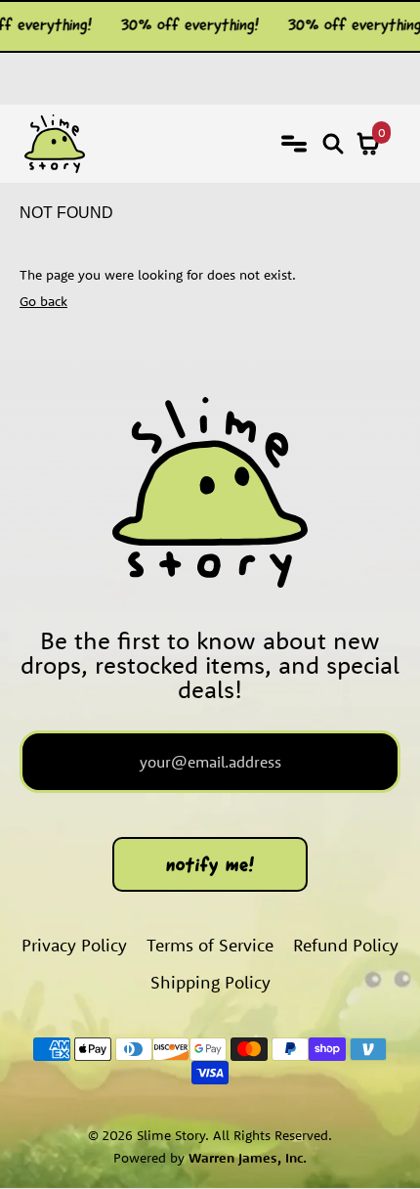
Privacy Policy (74, 945)
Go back (43, 301)
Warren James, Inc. (248, 1158)
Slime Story (171, 1135)
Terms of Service (210, 945)
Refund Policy (346, 945)
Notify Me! (210, 866)
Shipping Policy (210, 982)
